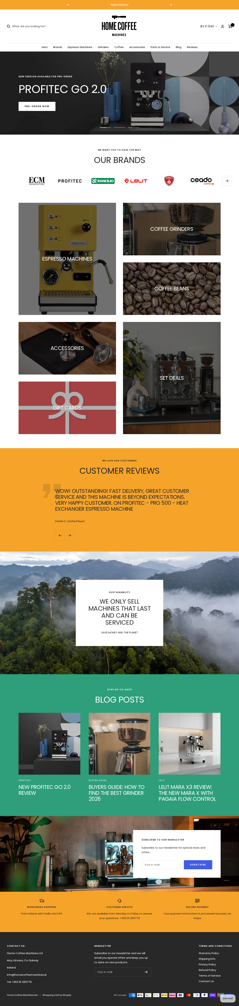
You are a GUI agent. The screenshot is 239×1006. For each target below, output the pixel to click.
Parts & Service (160, 47)
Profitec (25, 780)
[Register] (146, 972)
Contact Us (206, 981)
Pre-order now (37, 106)
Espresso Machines (80, 47)
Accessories (137, 47)
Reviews (192, 47)
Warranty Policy (209, 953)
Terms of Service (210, 975)
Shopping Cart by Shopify (57, 995)
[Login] (222, 26)
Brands (57, 47)
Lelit (162, 780)
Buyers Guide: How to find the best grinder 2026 (117, 793)
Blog (178, 47)
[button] (209, 26)
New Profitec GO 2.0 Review (45, 790)
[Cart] (230, 26)
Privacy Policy (207, 964)
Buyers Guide (98, 780)
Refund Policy (207, 970)
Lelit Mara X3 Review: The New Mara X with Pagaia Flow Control (187, 793)
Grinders (103, 47)
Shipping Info (207, 959)
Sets (45, 47)
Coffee (119, 47)
